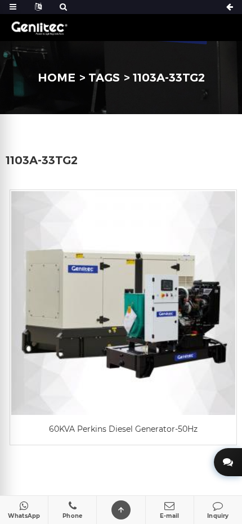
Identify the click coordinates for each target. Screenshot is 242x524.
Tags (104, 77)
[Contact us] (228, 462)
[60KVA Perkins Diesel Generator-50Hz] (123, 303)
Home (56, 77)
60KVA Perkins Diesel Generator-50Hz (123, 429)
